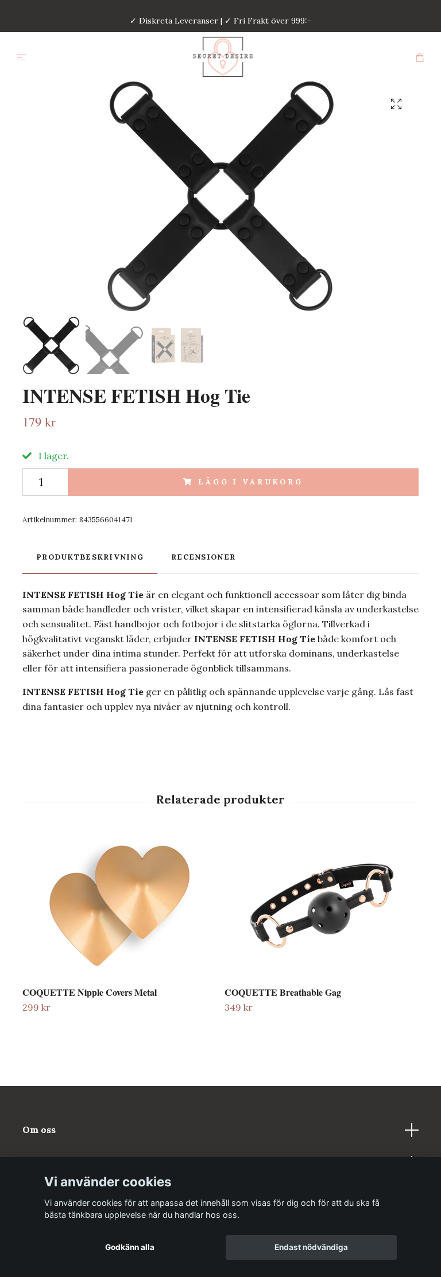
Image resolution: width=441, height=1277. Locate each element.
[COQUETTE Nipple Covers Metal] (119, 905)
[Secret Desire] (223, 56)
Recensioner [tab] (203, 557)
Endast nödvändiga (311, 1247)
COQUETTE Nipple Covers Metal (89, 992)
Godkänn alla (129, 1247)
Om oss (39, 1129)
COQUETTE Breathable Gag (283, 992)
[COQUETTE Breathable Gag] (321, 905)
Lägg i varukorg (250, 482)
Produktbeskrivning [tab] (90, 557)
